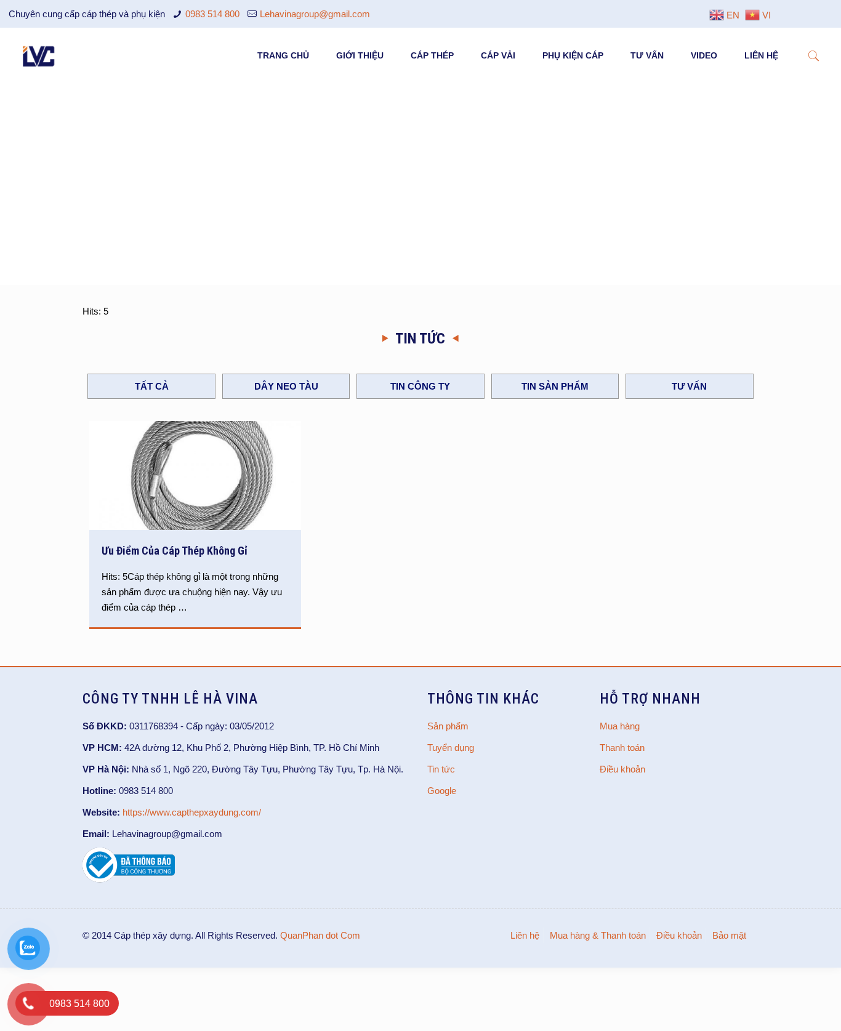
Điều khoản (622, 769)
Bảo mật (729, 935)
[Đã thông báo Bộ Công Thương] (128, 879)
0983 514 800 (212, 14)
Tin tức (441, 769)
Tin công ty (420, 386)
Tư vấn (689, 386)
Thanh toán (622, 747)
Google (441, 790)
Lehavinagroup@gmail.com (315, 14)
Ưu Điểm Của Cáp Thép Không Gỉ (174, 550)
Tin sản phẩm (555, 386)
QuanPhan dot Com (320, 935)
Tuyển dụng (450, 747)
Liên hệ (524, 935)
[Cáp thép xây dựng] (39, 55)
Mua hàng (620, 726)
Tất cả (152, 386)
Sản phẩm (448, 726)
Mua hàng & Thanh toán (598, 935)
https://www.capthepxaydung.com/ (192, 812)
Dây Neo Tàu (286, 386)
